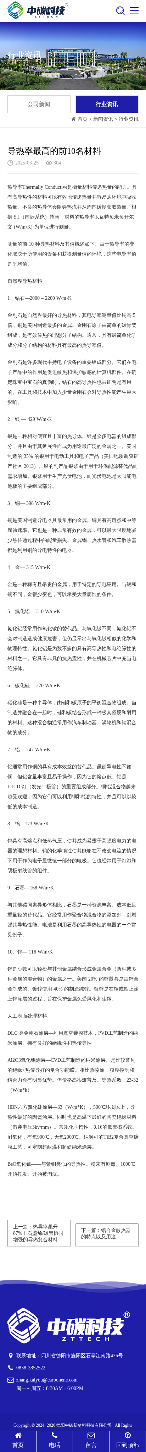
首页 (83, 119)
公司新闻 (39, 104)
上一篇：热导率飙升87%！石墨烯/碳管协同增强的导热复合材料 (38, 1233)
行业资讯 (107, 104)
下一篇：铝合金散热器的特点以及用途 (106, 1233)
